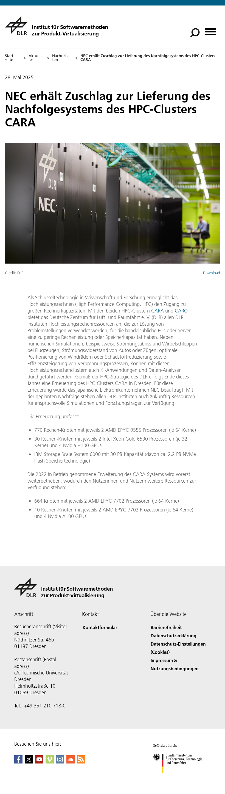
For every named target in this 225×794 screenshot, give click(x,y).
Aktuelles (35, 58)
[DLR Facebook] (18, 762)
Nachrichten (60, 58)
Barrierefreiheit (166, 627)
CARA (157, 311)
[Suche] (195, 32)
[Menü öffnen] (210, 29)
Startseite (10, 58)
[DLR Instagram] (60, 762)
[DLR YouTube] (39, 762)
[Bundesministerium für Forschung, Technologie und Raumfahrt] (180, 778)
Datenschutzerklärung (173, 635)
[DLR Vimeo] (50, 762)
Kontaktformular (100, 627)
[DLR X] (29, 762)
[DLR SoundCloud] (70, 762)
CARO (181, 311)
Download (211, 272)
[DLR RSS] (81, 762)
